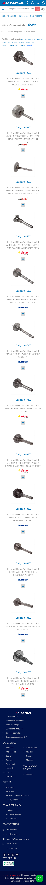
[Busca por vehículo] (43, 8)
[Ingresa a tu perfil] (43, 3)
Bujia (16, 45)
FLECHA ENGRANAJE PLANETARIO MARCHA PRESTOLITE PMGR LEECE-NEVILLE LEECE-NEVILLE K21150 (23, 190)
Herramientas (31, 748)
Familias (12, 16)
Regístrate (10, 787)
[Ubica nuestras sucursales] (27, 3)
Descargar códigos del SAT (16, 737)
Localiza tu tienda (13, 834)
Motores (29, 760)
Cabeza (22, 45)
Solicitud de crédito (13, 733)
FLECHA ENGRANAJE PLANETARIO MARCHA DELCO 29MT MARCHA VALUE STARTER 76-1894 (23, 81)
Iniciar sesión (11, 791)
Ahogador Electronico (28, 39)
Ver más (29, 45)
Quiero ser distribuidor (14, 729)
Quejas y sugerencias (14, 800)
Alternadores (11, 752)
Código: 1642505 (23, 672)
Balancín (21, 42)
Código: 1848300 (23, 563)
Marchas (29, 752)
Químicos (29, 756)
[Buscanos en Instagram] (13, 855)
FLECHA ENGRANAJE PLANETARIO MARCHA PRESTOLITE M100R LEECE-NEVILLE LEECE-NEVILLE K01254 (23, 136)
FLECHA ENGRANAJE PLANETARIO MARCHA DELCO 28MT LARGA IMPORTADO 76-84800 (23, 517)
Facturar (29, 774)
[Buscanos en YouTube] (17, 855)
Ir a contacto (12, 830)
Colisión (9, 756)
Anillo (4, 42)
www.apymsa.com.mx (11, 875)
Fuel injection (11, 776)
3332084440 (12, 848)
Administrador (11, 818)
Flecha (39, 16)
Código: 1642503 (23, 73)
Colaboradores (12, 810)
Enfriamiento (11, 764)
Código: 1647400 (23, 400)
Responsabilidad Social (15, 721)
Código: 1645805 (23, 291)
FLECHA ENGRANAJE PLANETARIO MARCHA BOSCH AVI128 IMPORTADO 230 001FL (23, 354)
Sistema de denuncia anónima (18, 795)
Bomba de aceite (8, 45)
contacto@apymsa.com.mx (18, 839)
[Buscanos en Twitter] (9, 855)
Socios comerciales (13, 814)
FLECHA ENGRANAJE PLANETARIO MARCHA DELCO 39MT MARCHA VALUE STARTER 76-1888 (23, 681)
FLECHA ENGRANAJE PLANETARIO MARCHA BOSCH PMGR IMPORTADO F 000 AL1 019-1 (23, 626)
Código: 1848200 (23, 509)
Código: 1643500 (23, 182)
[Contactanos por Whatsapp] (32, 3)
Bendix (33, 42)
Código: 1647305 (23, 345)
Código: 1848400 (23, 618)
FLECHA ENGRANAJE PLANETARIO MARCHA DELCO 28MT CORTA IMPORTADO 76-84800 (23, 572)
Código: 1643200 (23, 127)
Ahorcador (40, 39)
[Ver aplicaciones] (23, 96)
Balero (28, 42)
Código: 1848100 (23, 454)
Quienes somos (12, 717)
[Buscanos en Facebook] (4, 855)
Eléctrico (9, 760)
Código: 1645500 (23, 236)
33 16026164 (12, 844)
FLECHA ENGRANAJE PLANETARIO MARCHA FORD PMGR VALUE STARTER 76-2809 (23, 408)
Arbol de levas (12, 42)
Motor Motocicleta (26, 16)
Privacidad (9, 878)
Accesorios (10, 748)
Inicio (4, 16)
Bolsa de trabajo (12, 725)
